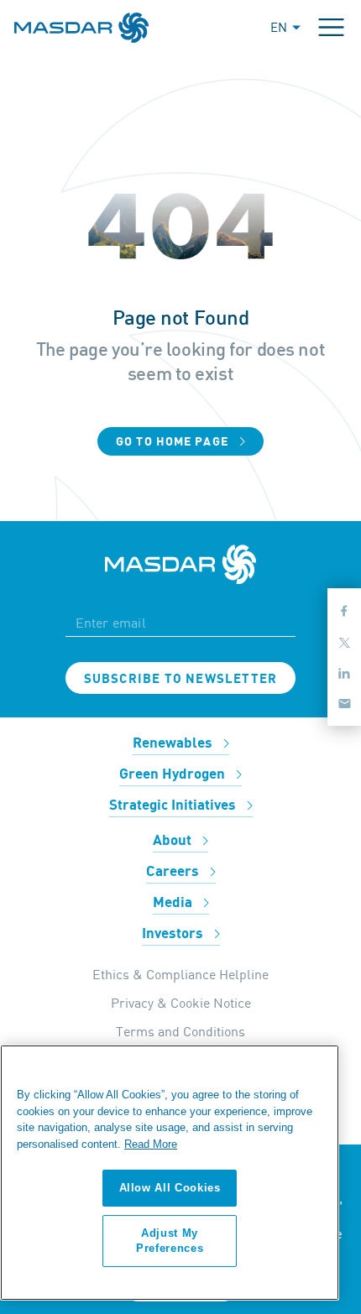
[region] (169, 1173)
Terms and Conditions (180, 1031)
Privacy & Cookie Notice (181, 1002)
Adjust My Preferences (169, 1240)
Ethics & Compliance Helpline (180, 974)
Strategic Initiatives (174, 805)
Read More (150, 1144)
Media (174, 902)
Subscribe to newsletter (181, 679)
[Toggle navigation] (331, 27)
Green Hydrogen (173, 774)
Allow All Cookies (170, 1187)
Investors (174, 933)
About (174, 840)
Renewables (174, 743)
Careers (174, 871)
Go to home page (174, 441)
